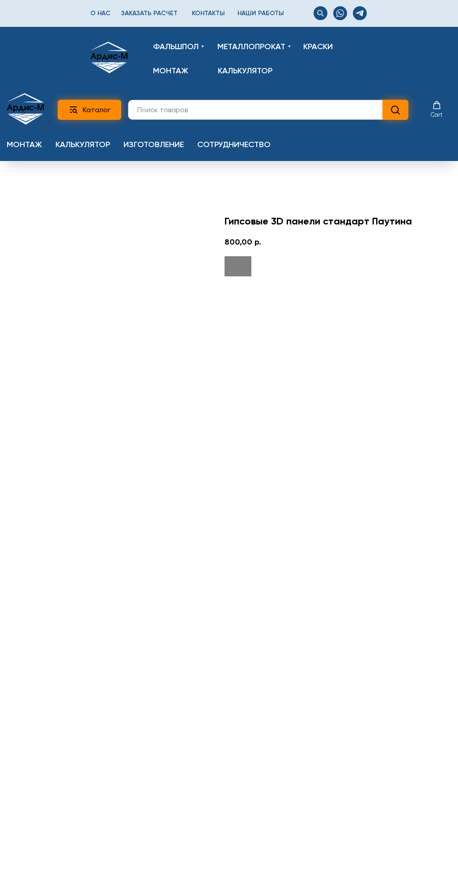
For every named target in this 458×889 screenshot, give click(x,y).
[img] (109, 57)
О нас (100, 13)
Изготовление (153, 144)
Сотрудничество (234, 144)
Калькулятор (82, 144)
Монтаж (24, 144)
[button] (436, 109)
